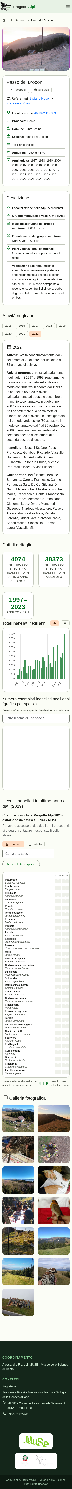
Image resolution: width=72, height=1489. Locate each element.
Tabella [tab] (35, 844)
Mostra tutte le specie (21, 864)
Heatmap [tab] (13, 844)
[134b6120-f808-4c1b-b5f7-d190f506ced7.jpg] (54, 1240)
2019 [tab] (62, 325)
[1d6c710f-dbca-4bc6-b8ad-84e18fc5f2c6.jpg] (18, 1302)
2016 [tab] (22, 325)
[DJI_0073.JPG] (18, 1118)
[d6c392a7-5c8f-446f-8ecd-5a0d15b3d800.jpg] (54, 1179)
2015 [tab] (8, 325)
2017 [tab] (35, 325)
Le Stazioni (18, 20)
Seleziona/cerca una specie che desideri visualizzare (35, 710)
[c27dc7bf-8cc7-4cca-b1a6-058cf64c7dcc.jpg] (54, 1210)
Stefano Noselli (40, 98)
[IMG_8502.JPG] (54, 1118)
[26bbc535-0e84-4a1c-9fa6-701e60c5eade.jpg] (18, 1271)
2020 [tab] (8, 333)
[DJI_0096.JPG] (54, 1149)
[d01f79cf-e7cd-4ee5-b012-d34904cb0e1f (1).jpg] (18, 1210)
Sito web (41, 90)
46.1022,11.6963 (45, 113)
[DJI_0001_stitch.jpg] (18, 1179)
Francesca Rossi (19, 103)
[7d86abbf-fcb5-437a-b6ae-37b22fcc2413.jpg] (54, 1271)
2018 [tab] (49, 325)
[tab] (54, 623)
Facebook (18, 90)
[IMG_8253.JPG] (18, 1149)
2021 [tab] (22, 333)
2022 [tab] (35, 333)
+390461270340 (17, 1414)
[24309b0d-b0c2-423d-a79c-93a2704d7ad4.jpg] (18, 1240)
